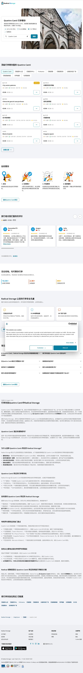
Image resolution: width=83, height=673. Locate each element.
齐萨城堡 (61, 602)
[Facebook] (30, 643)
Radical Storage (5, 617)
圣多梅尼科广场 (13, 605)
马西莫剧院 (68, 602)
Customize (40, 348)
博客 (52, 636)
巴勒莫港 (29, 602)
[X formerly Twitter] (33, 643)
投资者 (3, 636)
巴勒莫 (24, 617)
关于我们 (3, 634)
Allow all (65, 348)
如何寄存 (31, 634)
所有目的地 (54, 634)
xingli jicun (17, 617)
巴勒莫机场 (36, 602)
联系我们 (31, 639)
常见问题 (31, 636)
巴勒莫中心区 (4, 602)
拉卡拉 (75, 602)
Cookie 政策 (78, 639)
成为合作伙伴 (4, 639)
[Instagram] (35, 643)
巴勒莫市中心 (13, 602)
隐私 (76, 636)
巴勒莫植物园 (54, 602)
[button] (27, 36)
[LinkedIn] (38, 643)
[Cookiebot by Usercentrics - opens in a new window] (70, 324)
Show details (70, 342)
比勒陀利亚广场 (45, 602)
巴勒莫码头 (4, 605)
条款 (76, 634)
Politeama (22, 602)
